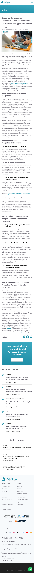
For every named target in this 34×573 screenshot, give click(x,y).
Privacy (11, 570)
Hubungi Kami (17, 360)
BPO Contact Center (7, 499)
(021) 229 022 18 (7, 560)
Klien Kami (4, 488)
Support (19, 502)
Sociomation (20, 491)
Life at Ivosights (6, 491)
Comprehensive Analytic (8, 504)
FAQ (7, 570)
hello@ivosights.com (8, 558)
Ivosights (15, 85)
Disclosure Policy (23, 570)
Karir (18, 507)
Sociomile (8, 328)
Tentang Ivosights (6, 486)
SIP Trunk (4, 507)
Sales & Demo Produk (22, 499)
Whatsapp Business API (23, 493)
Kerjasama (20, 504)
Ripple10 (19, 486)
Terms (16, 570)
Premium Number (6, 509)
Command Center (6, 502)
